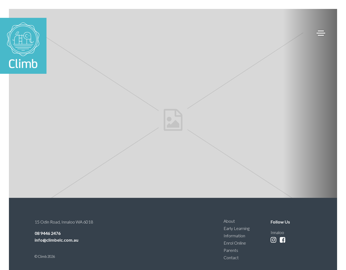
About (229, 221)
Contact (231, 257)
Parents (231, 250)
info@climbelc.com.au (56, 239)
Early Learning (236, 228)
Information (234, 235)
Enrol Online (235, 242)
